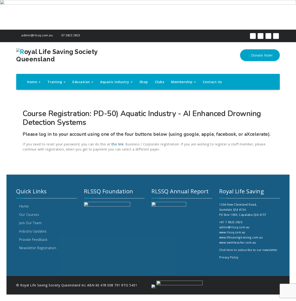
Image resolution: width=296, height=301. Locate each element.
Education (81, 82)
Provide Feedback (33, 239)
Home (32, 82)
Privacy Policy (228, 257)
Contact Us (212, 82)
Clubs (159, 82)
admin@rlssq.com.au (37, 35)
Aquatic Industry (115, 82)
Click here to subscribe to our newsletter (248, 250)
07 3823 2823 (70, 35)
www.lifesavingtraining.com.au (241, 237)
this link (117, 144)
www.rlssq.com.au (232, 232)
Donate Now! (261, 55)
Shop (143, 82)
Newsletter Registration (37, 248)
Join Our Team (30, 223)
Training (55, 82)
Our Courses (29, 214)
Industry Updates (33, 231)
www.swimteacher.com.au (237, 242)
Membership (182, 82)
